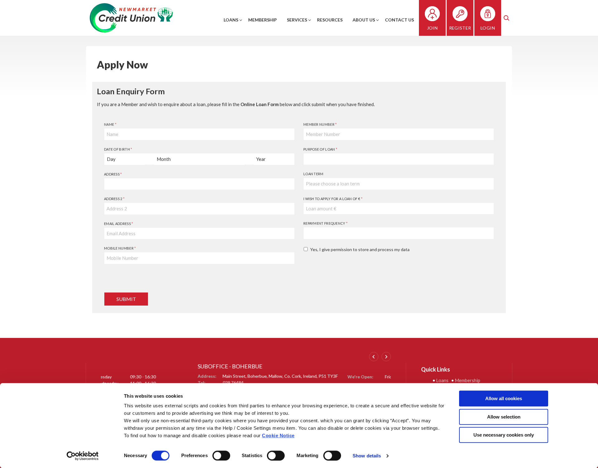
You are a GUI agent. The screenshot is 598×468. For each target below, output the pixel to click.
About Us (364, 19)
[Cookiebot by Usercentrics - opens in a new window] (82, 456)
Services (297, 19)
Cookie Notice (278, 435)
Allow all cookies (503, 398)
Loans (231, 19)
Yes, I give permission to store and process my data (360, 249)
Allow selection (503, 416)
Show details (367, 455)
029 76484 (136, 382)
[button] (507, 18)
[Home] (131, 17)
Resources (330, 19)
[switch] (221, 456)
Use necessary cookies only (503, 435)
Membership (262, 19)
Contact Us (399, 19)
